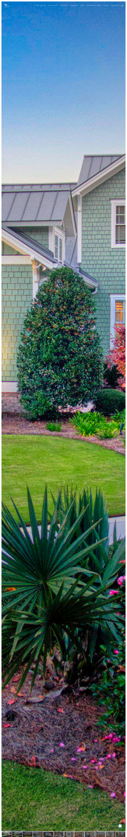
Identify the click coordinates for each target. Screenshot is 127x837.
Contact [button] (106, 5)
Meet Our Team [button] (41, 5)
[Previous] (5, 416)
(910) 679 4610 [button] (115, 5)
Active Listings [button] (52, 5)
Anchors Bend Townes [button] (94, 5)
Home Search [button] (64, 5)
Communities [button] (74, 5)
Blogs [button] (82, 5)
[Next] (121, 416)
